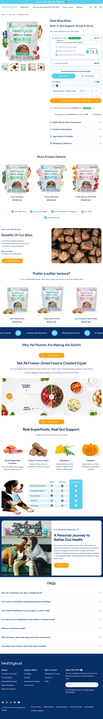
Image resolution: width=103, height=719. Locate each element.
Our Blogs (27, 674)
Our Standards (7, 678)
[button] (96, 7)
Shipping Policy (61, 707)
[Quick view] (29, 167)
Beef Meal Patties (17, 318)
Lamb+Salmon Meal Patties (85, 318)
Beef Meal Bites (17, 197)
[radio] (75, 47)
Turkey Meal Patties (51, 318)
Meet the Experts (8, 685)
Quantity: (83, 91)
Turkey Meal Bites (51, 197)
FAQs (47, 681)
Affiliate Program (37, 711)
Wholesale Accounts (52, 674)
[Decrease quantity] (88, 90)
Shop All (12, 14)
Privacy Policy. (70, 692)
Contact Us (49, 678)
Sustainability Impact (9, 681)
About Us (61, 565)
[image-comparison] (51, 396)
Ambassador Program (32, 681)
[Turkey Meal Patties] (51, 300)
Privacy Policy (36, 707)
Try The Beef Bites (12, 261)
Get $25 (27, 678)
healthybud (12, 707)
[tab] (63, 76)
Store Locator (29, 685)
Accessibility (89, 707)
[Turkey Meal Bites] (51, 178)
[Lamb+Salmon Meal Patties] (85, 300)
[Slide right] (40, 40)
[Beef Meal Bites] (17, 178)
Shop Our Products (8, 689)
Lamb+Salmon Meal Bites (85, 197)
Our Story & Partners (9, 674)
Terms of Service (76, 707)
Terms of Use (88, 690)
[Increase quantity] (96, 90)
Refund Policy (49, 707)
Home (4, 14)
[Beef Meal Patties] (17, 300)
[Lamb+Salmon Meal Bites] (85, 178)
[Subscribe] (96, 685)
